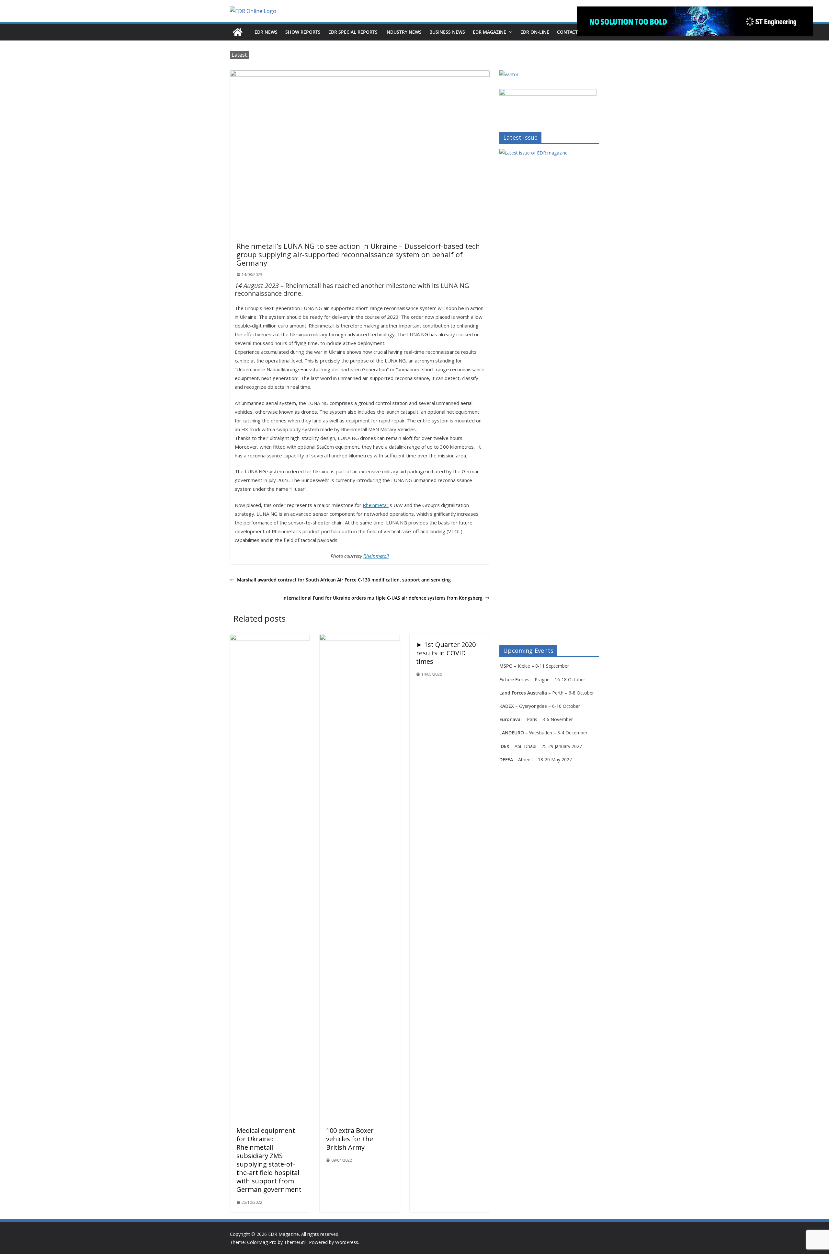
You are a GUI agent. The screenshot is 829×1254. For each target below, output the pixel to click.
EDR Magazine (489, 32)
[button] (509, 32)
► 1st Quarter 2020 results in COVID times (446, 653)
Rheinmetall (376, 505)
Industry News (403, 32)
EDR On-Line (534, 32)
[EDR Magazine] (238, 32)
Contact (567, 32)
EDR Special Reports (353, 32)
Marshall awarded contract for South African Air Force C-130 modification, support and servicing (344, 580)
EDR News (266, 32)
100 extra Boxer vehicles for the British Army (350, 1139)
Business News (447, 32)
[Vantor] (508, 74)
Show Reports (303, 32)
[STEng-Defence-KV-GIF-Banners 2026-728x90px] (695, 21)
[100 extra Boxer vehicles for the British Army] (360, 638)
